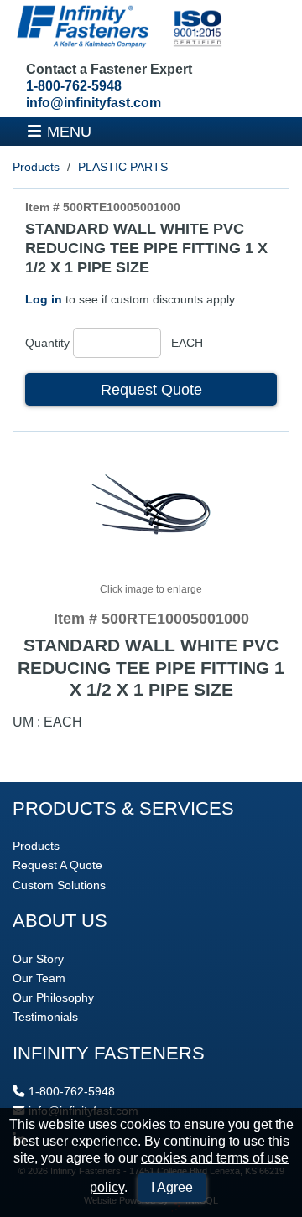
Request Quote (151, 389)
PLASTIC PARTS (123, 166)
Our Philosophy (53, 997)
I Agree (172, 1187)
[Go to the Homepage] (117, 28)
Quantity (47, 343)
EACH (187, 343)
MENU (69, 131)
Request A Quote (57, 865)
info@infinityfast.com (93, 103)
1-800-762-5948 (74, 86)
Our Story (38, 959)
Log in (43, 299)
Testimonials (45, 1016)
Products (36, 166)
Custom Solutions (59, 885)
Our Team (39, 978)
